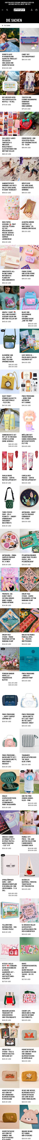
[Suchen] (7, 10)
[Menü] (2, 9)
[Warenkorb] (36, 10)
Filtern (7, 25)
